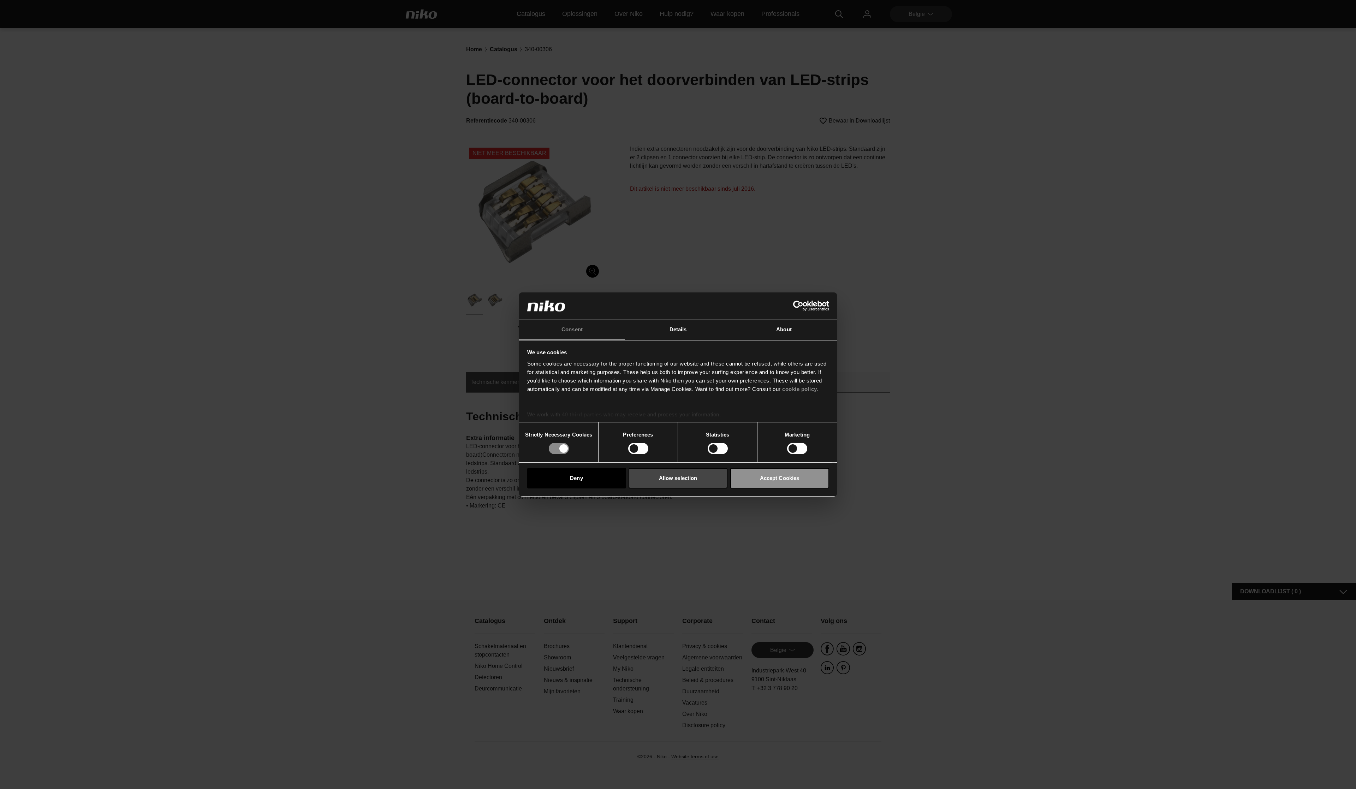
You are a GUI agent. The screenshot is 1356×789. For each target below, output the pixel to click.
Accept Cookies (779, 478)
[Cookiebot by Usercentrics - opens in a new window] (798, 306)
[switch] (638, 448)
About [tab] (784, 329)
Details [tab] (678, 329)
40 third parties (582, 414)
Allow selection (678, 478)
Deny (576, 478)
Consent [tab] (572, 329)
